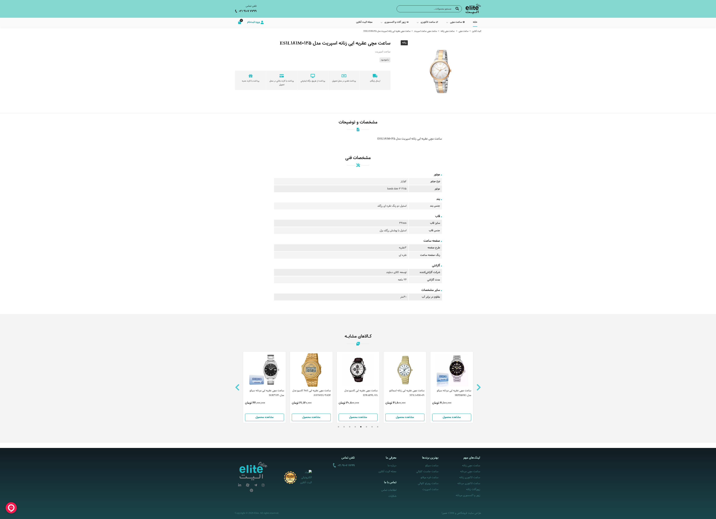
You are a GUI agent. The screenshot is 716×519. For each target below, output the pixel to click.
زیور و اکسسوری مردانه (468, 495)
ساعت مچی (464, 31)
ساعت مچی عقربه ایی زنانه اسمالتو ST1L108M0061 (406, 393)
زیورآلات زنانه (473, 489)
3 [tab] (366, 427)
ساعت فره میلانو (429, 477)
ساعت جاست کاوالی (427, 471)
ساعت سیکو (431, 465)
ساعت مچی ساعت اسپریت (425, 31)
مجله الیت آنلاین (387, 471)
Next (478, 387)
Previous (237, 387)
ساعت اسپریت (430, 489)
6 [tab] (349, 427)
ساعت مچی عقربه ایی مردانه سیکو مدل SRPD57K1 (454, 393)
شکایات (392, 496)
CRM (451, 513)
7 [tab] (344, 427)
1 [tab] (377, 427)
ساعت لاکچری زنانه (469, 477)
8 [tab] (338, 427)
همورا (444, 513)
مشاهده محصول (264, 417)
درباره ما (392, 465)
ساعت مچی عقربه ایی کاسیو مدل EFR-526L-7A (361, 393)
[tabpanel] (358, 387)
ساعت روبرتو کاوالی (428, 483)
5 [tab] (355, 427)
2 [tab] (372, 427)
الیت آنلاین (476, 31)
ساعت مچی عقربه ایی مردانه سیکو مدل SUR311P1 (267, 393)
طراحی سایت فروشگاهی (469, 513)
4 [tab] (361, 427)
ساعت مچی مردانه (470, 471)
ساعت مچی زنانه (448, 31)
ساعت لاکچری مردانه (468, 483)
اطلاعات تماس (388, 490)
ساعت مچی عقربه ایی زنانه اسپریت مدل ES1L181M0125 (387, 31)
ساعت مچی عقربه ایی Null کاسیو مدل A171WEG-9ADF (311, 393)
